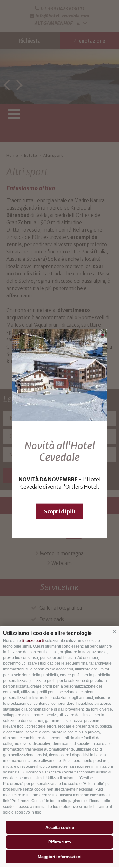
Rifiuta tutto (59, 842)
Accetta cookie (59, 827)
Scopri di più (59, 511)
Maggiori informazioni (60, 856)
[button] (114, 631)
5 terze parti (33, 640)
